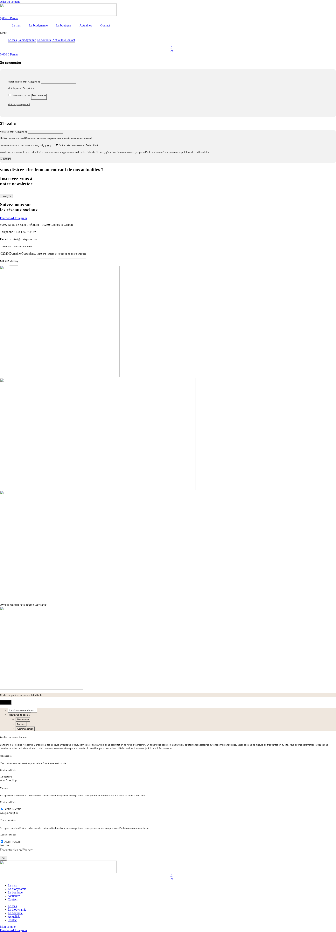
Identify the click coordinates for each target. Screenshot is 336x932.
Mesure (21, 724)
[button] (168, 33)
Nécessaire (23, 719)
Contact (70, 40)
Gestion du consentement (22, 710)
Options (6, 702)
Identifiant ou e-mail (24, 81)
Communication (25, 729)
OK (3, 858)
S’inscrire (5, 158)
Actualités (58, 40)
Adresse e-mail (13, 132)
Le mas (12, 40)
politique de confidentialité (195, 152)
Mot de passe (21, 88)
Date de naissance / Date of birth (17, 145)
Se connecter (39, 95)
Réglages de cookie (19, 715)
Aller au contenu (10, 1)
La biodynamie (27, 40)
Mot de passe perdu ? (19, 104)
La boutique (44, 40)
